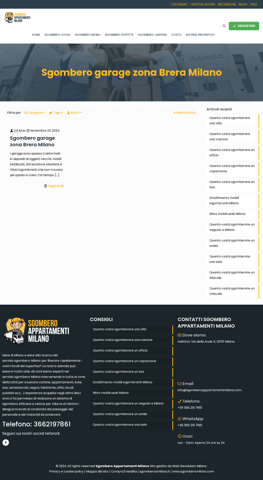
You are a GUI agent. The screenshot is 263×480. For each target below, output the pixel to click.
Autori (75, 112)
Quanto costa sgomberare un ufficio (232, 152)
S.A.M (18, 130)
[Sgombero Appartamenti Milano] (17, 17)
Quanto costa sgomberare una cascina (229, 136)
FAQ (253, 4)
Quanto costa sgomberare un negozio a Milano (232, 227)
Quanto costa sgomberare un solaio (232, 243)
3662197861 (246, 26)
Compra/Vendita (124, 471)
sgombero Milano (27, 360)
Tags (56, 112)
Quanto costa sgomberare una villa (229, 120)
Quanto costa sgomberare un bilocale (232, 275)
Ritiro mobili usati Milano (227, 214)
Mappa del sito (97, 471)
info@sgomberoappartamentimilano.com (209, 390)
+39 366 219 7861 (190, 407)
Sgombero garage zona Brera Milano (32, 141)
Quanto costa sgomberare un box (232, 184)
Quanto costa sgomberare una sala (229, 259)
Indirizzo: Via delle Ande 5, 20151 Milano (206, 341)
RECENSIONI (227, 4)
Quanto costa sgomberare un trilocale (232, 291)
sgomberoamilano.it (154, 471)
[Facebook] (5, 442)
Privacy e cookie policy (66, 471)
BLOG (243, 4)
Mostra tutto (185, 112)
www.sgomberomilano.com (193, 471)
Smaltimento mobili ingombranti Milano (224, 200)
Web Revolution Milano (189, 466)
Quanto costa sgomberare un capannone (232, 168)
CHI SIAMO (179, 4)
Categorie (35, 112)
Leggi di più (56, 186)
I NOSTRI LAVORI (203, 4)
